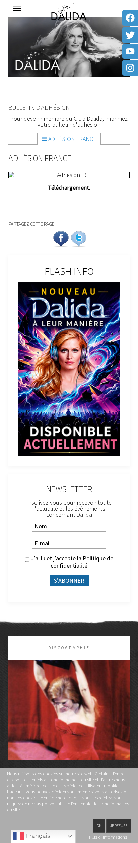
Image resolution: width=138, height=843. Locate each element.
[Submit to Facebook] (61, 238)
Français (37, 835)
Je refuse (118, 825)
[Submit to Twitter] (79, 238)
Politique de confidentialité (82, 561)
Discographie (69, 647)
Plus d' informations (108, 837)
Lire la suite (69, 721)
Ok (99, 825)
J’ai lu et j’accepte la (71, 562)
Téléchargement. (69, 187)
